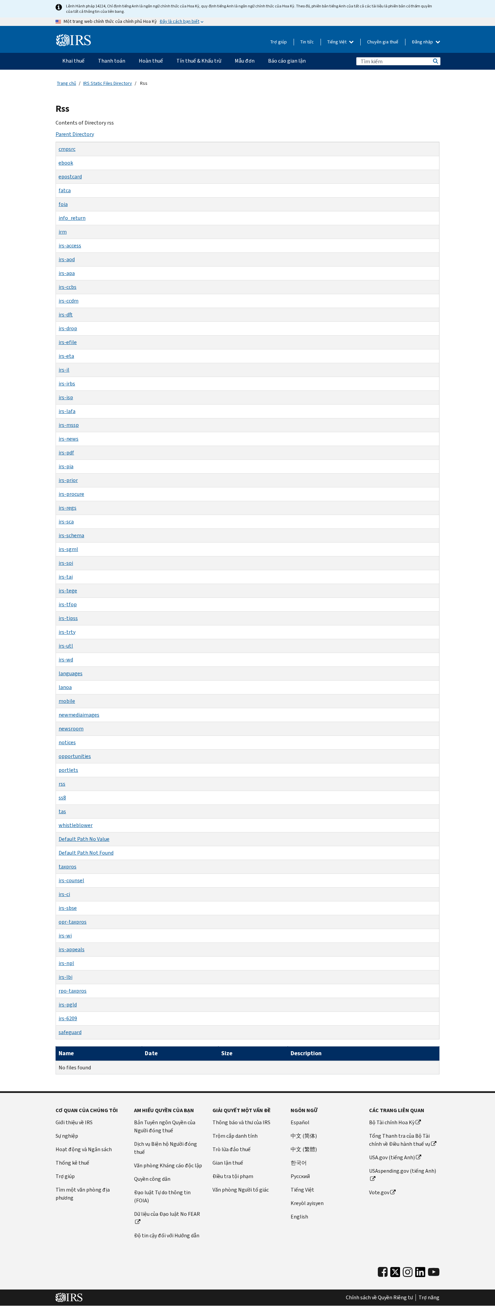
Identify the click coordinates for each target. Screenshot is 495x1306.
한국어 (299, 1162)
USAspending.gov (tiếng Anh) (402, 1170)
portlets (68, 770)
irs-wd (66, 659)
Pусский (300, 1176)
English (299, 1216)
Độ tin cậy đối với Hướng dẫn (166, 1235)
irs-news (68, 438)
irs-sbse (68, 908)
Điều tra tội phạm (232, 1176)
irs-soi (66, 562)
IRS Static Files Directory (107, 83)
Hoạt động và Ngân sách (84, 1149)
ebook (66, 162)
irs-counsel (71, 880)
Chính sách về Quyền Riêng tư (379, 1297)
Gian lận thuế (227, 1162)
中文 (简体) (304, 1135)
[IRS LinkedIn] (420, 1273)
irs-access (70, 245)
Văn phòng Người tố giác (240, 1189)
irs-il (64, 369)
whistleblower (76, 825)
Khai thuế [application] (73, 60)
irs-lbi (65, 977)
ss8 (62, 797)
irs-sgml (68, 549)
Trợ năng (429, 1297)
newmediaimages (79, 714)
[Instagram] (407, 1272)
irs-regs (67, 507)
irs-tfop (68, 604)
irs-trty (67, 631)
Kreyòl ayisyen (307, 1203)
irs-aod (67, 259)
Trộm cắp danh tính (235, 1135)
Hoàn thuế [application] (151, 60)
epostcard (70, 176)
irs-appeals (72, 949)
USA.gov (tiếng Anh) (392, 1157)
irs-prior (68, 480)
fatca (65, 190)
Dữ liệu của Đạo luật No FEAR (167, 1213)
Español (300, 1122)
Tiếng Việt (337, 42)
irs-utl (66, 645)
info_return (72, 217)
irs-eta (66, 355)
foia (63, 204)
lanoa (65, 687)
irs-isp (66, 397)
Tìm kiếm (435, 61)
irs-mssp (69, 424)
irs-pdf (66, 452)
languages (70, 673)
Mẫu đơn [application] (245, 60)
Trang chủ (66, 83)
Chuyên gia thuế (382, 42)
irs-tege (68, 590)
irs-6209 (68, 1018)
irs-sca (66, 521)
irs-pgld (68, 1004)
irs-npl (66, 963)
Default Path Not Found (86, 852)
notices (67, 742)
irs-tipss (68, 618)
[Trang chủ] (73, 40)
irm (63, 231)
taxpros (67, 866)
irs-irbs (67, 383)
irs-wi (65, 935)
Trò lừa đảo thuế (231, 1149)
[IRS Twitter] (395, 1273)
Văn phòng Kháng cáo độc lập (168, 1165)
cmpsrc (67, 148)
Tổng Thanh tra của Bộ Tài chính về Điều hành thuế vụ (399, 1139)
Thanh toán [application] (111, 60)
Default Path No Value (84, 839)
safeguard (70, 1032)
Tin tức (307, 42)
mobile (67, 700)
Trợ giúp (278, 42)
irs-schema (71, 535)
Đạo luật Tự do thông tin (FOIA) (162, 1196)
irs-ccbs (67, 286)
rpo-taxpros (73, 990)
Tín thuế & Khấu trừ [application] (198, 60)
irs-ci (64, 894)
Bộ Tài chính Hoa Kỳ (392, 1122)
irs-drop (68, 328)
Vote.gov (379, 1192)
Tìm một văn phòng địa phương (83, 1193)
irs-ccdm (68, 300)
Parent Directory (75, 134)
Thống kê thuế (72, 1162)
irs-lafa (67, 411)
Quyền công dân (152, 1178)
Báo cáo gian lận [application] (287, 60)
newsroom (71, 728)
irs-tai (66, 576)
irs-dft (66, 314)
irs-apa (67, 273)
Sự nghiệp (67, 1135)
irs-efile (68, 342)
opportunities (75, 756)
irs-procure (71, 493)
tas (62, 811)
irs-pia (66, 466)
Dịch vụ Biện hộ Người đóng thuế (165, 1148)
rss (62, 783)
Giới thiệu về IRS (74, 1122)
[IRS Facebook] (383, 1272)
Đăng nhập (423, 42)
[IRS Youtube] (433, 1272)
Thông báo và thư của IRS (241, 1122)
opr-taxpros (73, 921)
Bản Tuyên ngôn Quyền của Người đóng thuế (164, 1126)
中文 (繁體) (304, 1149)
